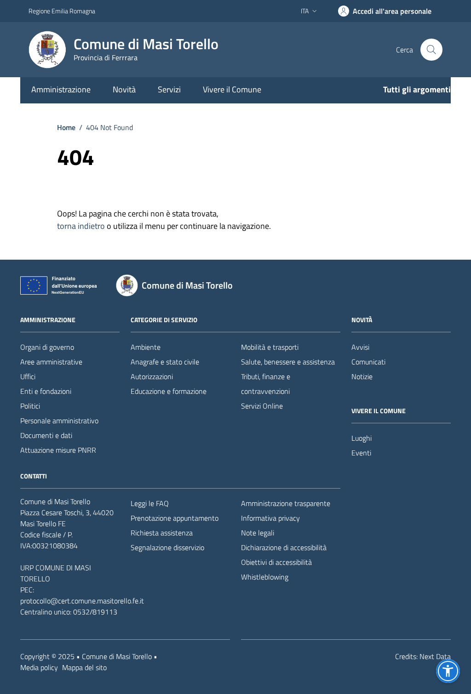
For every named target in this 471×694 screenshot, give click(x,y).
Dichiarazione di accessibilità (284, 547)
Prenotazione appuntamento (174, 517)
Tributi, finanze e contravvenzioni (265, 384)
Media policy (39, 667)
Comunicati (368, 361)
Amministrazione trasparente (285, 503)
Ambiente (146, 347)
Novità (124, 89)
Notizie (362, 376)
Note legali (257, 532)
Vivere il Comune (232, 89)
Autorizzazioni (152, 376)
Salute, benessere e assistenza (288, 361)
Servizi (169, 89)
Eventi (361, 452)
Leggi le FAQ (150, 503)
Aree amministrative (51, 361)
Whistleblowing (264, 576)
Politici (30, 405)
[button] (448, 671)
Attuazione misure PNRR (58, 449)
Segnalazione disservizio (167, 547)
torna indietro (81, 226)
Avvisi (360, 347)
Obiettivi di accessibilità (276, 562)
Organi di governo (47, 347)
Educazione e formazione (169, 391)
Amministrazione (61, 89)
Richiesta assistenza (162, 532)
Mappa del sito (84, 667)
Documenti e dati (46, 435)
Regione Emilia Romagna (62, 11)
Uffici (27, 376)
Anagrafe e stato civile (165, 361)
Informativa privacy (270, 517)
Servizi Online (262, 405)
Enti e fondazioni (45, 391)
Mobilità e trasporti (270, 347)
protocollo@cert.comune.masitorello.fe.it (82, 600)
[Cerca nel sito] (431, 50)
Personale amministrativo (59, 420)
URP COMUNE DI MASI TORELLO (55, 573)
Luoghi (361, 438)
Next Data (435, 656)
